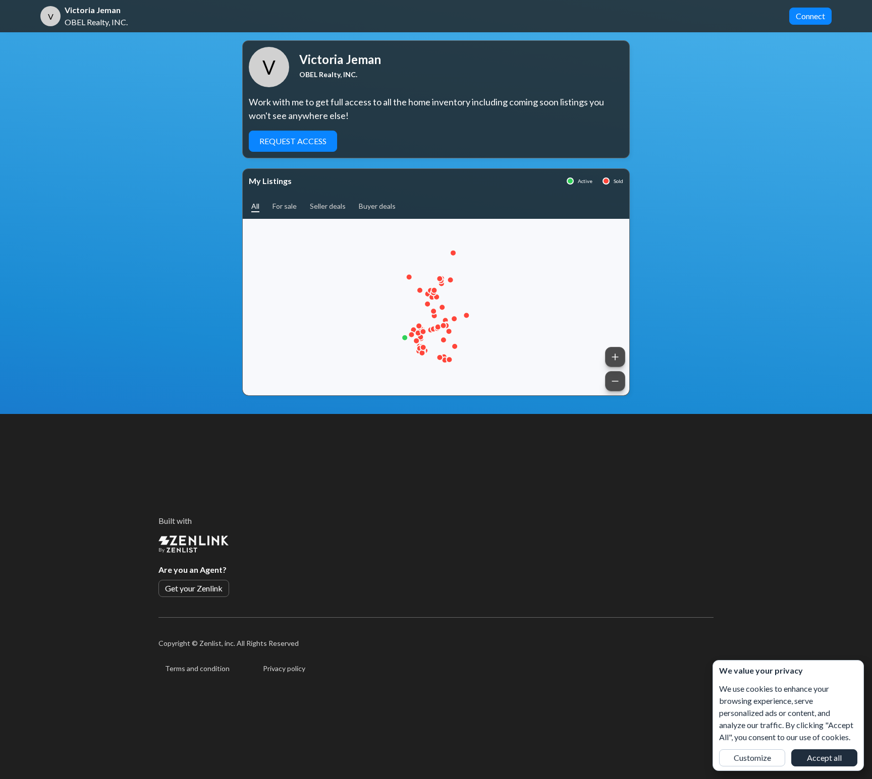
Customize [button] (752, 757)
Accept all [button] (824, 757)
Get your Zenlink (194, 588)
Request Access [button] (292, 141)
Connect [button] (810, 16)
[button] (255, 206)
